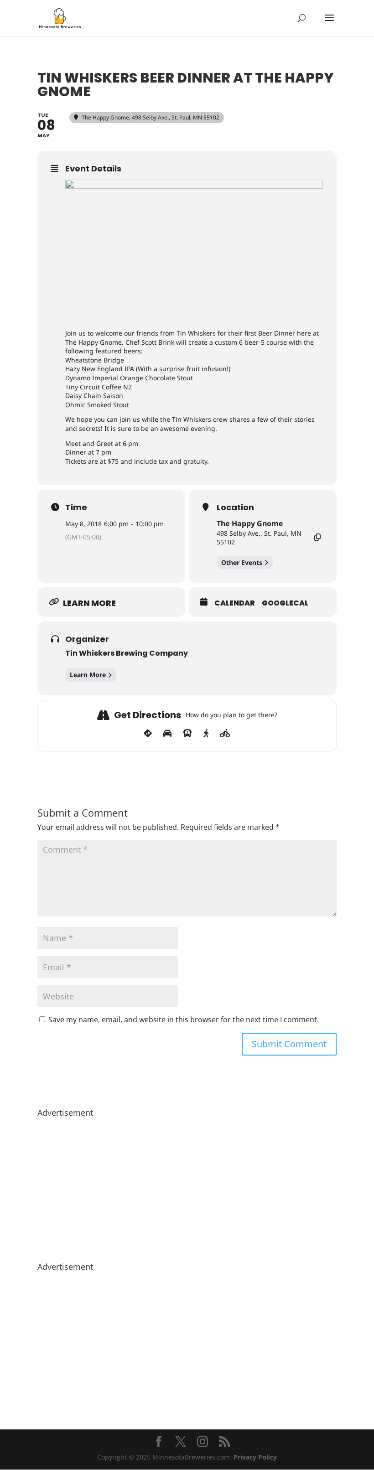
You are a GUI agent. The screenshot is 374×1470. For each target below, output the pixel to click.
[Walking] (206, 733)
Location (235, 507)
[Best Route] (147, 733)
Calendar (234, 603)
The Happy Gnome (250, 523)
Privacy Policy (255, 1457)
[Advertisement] (187, 1185)
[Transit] (187, 733)
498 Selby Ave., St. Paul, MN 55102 (259, 538)
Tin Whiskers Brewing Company (126, 653)
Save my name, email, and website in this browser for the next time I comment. (183, 1020)
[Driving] (167, 733)
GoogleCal (285, 603)
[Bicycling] (225, 733)
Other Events (241, 562)
